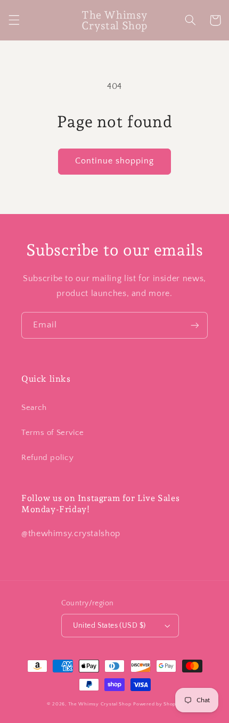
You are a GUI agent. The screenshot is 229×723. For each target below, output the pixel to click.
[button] (14, 20)
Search (34, 408)
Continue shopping (114, 161)
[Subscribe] (195, 325)
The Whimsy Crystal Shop (100, 704)
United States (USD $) (109, 625)
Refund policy (47, 458)
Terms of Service (52, 433)
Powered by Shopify (157, 704)
